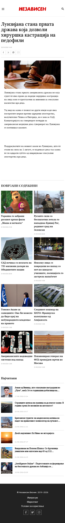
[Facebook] (25, 512)
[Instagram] (39, 512)
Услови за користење (32, 506)
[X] (32, 512)
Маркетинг (32, 502)
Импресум (32, 497)
